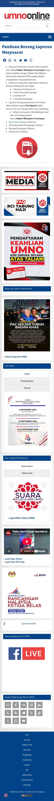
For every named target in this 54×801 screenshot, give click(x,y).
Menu (6, 37)
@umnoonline (29, 623)
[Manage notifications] (6, 795)
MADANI (27, 785)
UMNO (27, 765)
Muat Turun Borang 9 (18, 122)
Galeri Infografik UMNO (16, 357)
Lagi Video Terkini (13, 559)
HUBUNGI (27, 760)
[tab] (27, 374)
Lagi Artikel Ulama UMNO (22, 518)
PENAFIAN (27, 755)
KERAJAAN (27, 775)
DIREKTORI (27, 745)
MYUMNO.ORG (21, 4)
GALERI (27, 740)
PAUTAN (27, 750)
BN (27, 770)
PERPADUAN (27, 780)
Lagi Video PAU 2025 (14, 562)
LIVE (27, 735)
